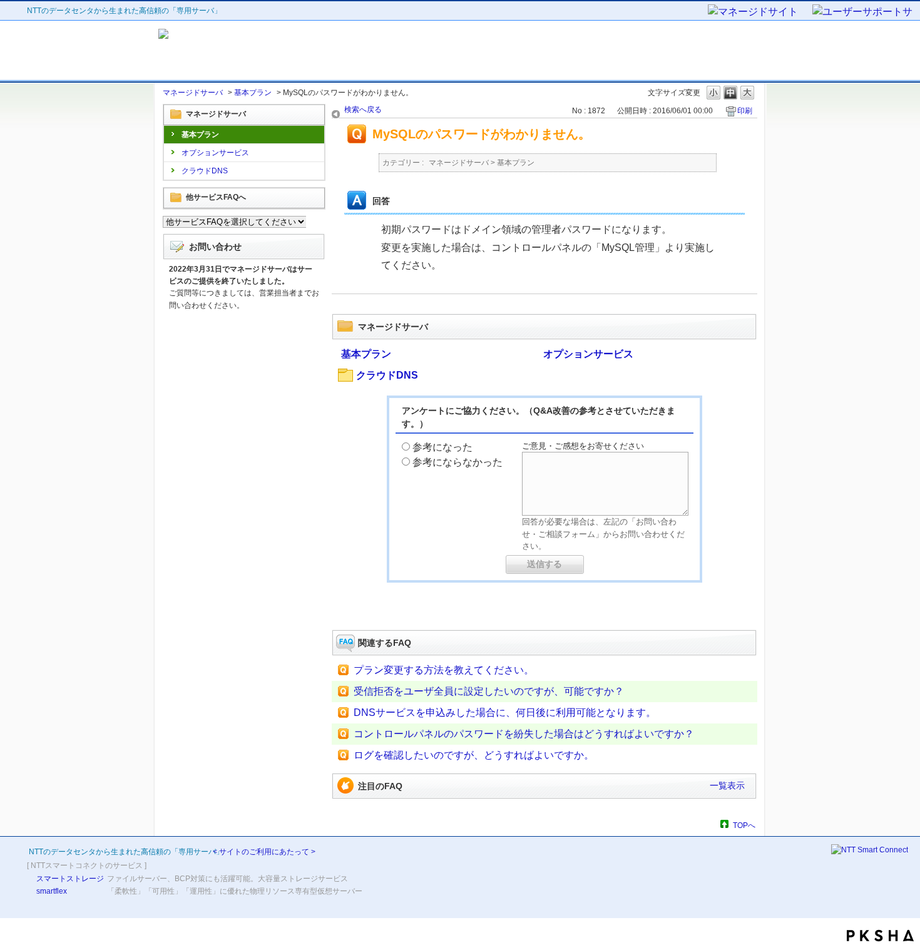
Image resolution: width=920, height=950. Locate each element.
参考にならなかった (457, 462)
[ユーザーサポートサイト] (863, 12)
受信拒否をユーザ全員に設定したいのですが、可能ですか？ (489, 691)
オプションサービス (215, 152)
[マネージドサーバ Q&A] (271, 51)
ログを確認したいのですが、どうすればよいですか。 (474, 755)
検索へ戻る (363, 109)
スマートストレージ (70, 878)
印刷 (744, 110)
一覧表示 (727, 785)
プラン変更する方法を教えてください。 (444, 670)
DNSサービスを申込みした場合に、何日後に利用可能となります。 (505, 712)
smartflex (51, 891)
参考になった (442, 447)
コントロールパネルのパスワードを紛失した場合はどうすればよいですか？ (524, 733)
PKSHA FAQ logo (880, 935)
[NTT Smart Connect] (869, 849)
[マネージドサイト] (759, 12)
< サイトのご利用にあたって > (264, 851)
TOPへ (744, 825)
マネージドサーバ (193, 92)
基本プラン (253, 92)
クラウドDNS (204, 170)
